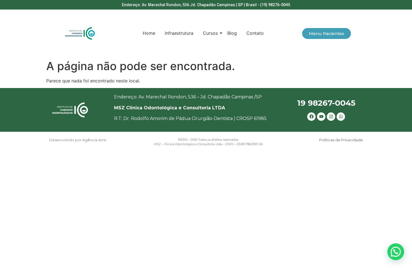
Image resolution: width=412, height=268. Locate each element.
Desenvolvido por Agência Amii (77, 140)
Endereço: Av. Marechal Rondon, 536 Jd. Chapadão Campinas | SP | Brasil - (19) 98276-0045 (206, 5)
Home (149, 33)
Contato (255, 33)
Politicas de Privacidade (341, 140)
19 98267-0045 (326, 103)
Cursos (210, 33)
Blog (232, 33)
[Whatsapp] (341, 116)
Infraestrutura (179, 33)
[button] (395, 251)
